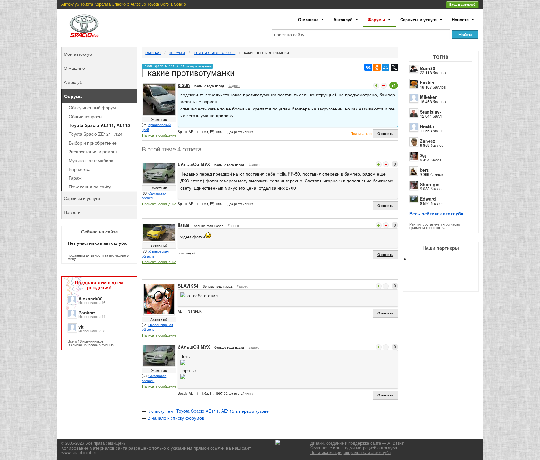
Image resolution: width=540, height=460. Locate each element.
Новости (460, 20)
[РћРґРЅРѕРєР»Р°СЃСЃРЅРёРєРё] (377, 67)
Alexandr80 (90, 298)
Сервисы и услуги (418, 20)
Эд (423, 155)
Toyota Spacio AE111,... (214, 52)
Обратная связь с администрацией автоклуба (353, 448)
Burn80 (427, 68)
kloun (184, 85)
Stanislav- (430, 112)
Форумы (376, 20)
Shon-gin (430, 184)
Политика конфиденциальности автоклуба (350, 452)
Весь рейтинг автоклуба (436, 213)
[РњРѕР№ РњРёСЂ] (385, 67)
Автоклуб (342, 20)
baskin (427, 82)
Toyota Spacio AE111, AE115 (99, 125)
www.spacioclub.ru (79, 452)
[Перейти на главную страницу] (84, 26)
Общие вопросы (85, 116)
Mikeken (429, 97)
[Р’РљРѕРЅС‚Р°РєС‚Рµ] (368, 67)
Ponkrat (86, 312)
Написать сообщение (159, 135)
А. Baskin (396, 443)
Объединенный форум (92, 107)
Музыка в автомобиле (91, 160)
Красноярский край (156, 127)
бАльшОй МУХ (194, 164)
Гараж (75, 178)
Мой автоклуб (78, 54)
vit (81, 327)
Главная (153, 52)
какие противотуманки (266, 52)
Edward (428, 199)
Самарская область (154, 196)
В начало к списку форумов (176, 418)
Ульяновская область (155, 253)
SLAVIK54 (188, 286)
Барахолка (80, 169)
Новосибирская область (157, 327)
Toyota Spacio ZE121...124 (95, 134)
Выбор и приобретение (93, 143)
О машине (308, 20)
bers (424, 170)
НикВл (427, 126)
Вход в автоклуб (462, 4)
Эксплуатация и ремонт (93, 151)
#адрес (234, 85)
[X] (394, 67)
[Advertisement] (445, 281)
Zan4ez (427, 141)
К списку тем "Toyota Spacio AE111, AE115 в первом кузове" (209, 411)
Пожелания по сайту (90, 186)
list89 (183, 225)
